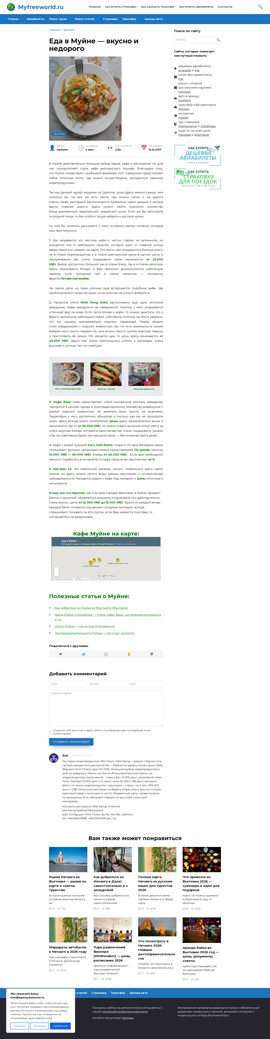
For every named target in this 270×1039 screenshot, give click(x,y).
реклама (128, 1017)
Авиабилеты (36, 19)
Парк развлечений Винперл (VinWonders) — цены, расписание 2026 (112, 953)
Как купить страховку (121, 6)
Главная (95, 6)
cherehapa (208, 126)
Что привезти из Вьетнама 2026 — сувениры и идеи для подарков (201, 883)
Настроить (20, 1026)
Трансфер (129, 19)
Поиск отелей (85, 19)
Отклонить (39, 1026)
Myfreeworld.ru (41, 7)
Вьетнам (59, 134)
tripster (183, 117)
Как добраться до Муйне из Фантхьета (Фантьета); (91, 608)
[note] (192, 68)
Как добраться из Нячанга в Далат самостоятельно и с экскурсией (111, 883)
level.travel (201, 135)
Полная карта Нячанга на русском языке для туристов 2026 (155, 883)
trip (197, 70)
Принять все (60, 1026)
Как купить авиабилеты (196, 6)
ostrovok (184, 92)
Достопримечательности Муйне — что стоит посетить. (94, 633)
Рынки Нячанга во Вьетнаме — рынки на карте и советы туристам (67, 883)
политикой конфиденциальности (125, 1011)
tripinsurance (187, 126)
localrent (184, 100)
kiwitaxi (183, 109)
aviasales (184, 70)
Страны (13, 19)
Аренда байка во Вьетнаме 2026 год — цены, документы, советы (201, 954)
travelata (184, 135)
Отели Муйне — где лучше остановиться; (85, 626)
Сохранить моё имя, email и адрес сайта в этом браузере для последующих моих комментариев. (101, 732)
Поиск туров (58, 19)
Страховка (110, 19)
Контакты (225, 6)
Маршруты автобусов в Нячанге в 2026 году (68, 949)
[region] (40, 1011)
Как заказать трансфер (158, 6)
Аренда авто (153, 19)
